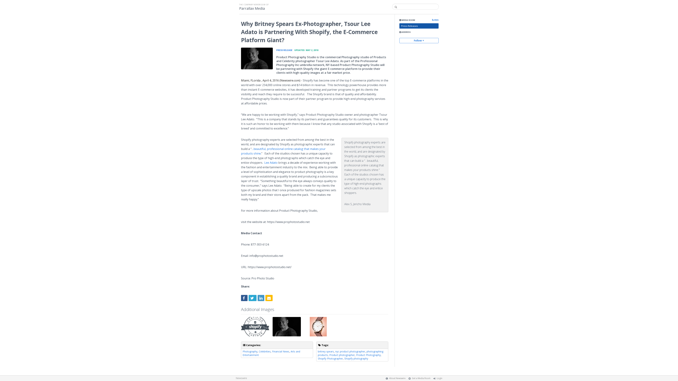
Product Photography (368, 355)
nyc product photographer (350, 351)
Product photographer (342, 355)
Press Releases (409, 26)
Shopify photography (356, 358)
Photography (250, 351)
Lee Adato (271, 163)
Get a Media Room (421, 378)
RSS (436, 20)
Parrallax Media (252, 8)
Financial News (280, 351)
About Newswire (397, 378)
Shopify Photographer (330, 358)
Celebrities (265, 351)
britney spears (326, 351)
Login (439, 378)
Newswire (241, 378)
